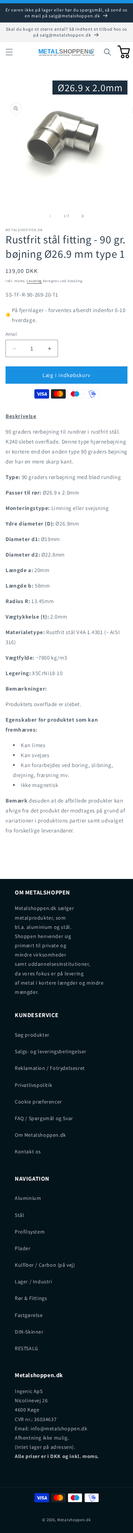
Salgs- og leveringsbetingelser (50, 1051)
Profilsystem (30, 1231)
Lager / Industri (33, 1281)
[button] (9, 52)
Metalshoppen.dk (74, 1519)
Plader (23, 1248)
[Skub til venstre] (50, 216)
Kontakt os (28, 1151)
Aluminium (28, 1198)
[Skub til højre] (83, 216)
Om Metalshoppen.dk (40, 1135)
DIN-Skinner (29, 1331)
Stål (19, 1215)
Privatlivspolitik (33, 1085)
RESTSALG (26, 1348)
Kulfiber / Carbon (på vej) (45, 1265)
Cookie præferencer (38, 1101)
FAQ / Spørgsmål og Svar (44, 1118)
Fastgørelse (29, 1315)
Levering (34, 280)
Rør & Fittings (31, 1298)
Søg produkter (32, 1034)
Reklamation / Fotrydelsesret (50, 1068)
